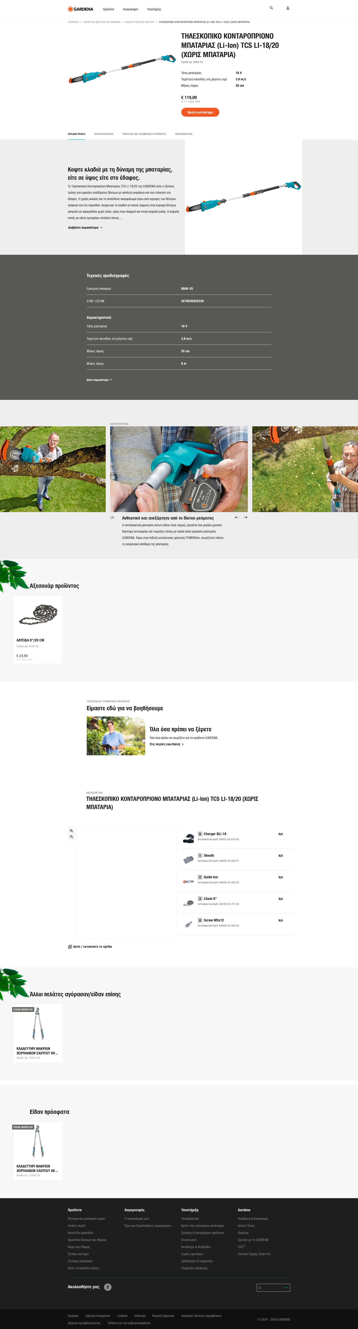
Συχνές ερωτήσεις (192, 1253)
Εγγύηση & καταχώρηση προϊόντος (202, 1232)
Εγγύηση (73, 1315)
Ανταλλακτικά (184, 134)
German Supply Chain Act (254, 1253)
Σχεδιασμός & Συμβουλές (197, 1260)
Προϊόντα (73, 22)
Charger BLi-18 (215, 833)
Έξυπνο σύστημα (78, 1253)
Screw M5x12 (214, 919)
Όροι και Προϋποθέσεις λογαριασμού (148, 1225)
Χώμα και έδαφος (79, 1246)
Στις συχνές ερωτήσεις (165, 744)
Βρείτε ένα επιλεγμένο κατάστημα (202, 1225)
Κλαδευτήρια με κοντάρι (139, 22)
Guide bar (211, 876)
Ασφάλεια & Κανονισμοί (253, 1218)
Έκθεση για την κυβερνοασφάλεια (129, 1322)
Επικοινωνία (188, 1239)
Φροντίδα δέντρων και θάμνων (102, 22)
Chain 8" (210, 898)
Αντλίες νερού (76, 1225)
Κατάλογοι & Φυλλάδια (195, 1246)
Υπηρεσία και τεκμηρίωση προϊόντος (144, 134)
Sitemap (140, 1315)
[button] (108, 9)
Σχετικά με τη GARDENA (253, 1239)
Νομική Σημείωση (163, 1315)
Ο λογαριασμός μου (137, 1218)
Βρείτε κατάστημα (200, 112)
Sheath (209, 855)
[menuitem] (113, 9)
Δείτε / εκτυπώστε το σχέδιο (92, 946)
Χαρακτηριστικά (104, 134)
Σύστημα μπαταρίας (80, 1260)
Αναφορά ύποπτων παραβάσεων (201, 1315)
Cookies (122, 1315)
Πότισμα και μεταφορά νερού (86, 1218)
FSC (241, 1246)
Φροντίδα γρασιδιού (80, 1232)
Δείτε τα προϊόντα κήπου (83, 1268)
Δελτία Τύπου (246, 1225)
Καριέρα (243, 1232)
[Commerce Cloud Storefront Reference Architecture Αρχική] (80, 9)
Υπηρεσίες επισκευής (194, 1268)
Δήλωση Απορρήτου (98, 1315)
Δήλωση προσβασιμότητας (84, 1322)
